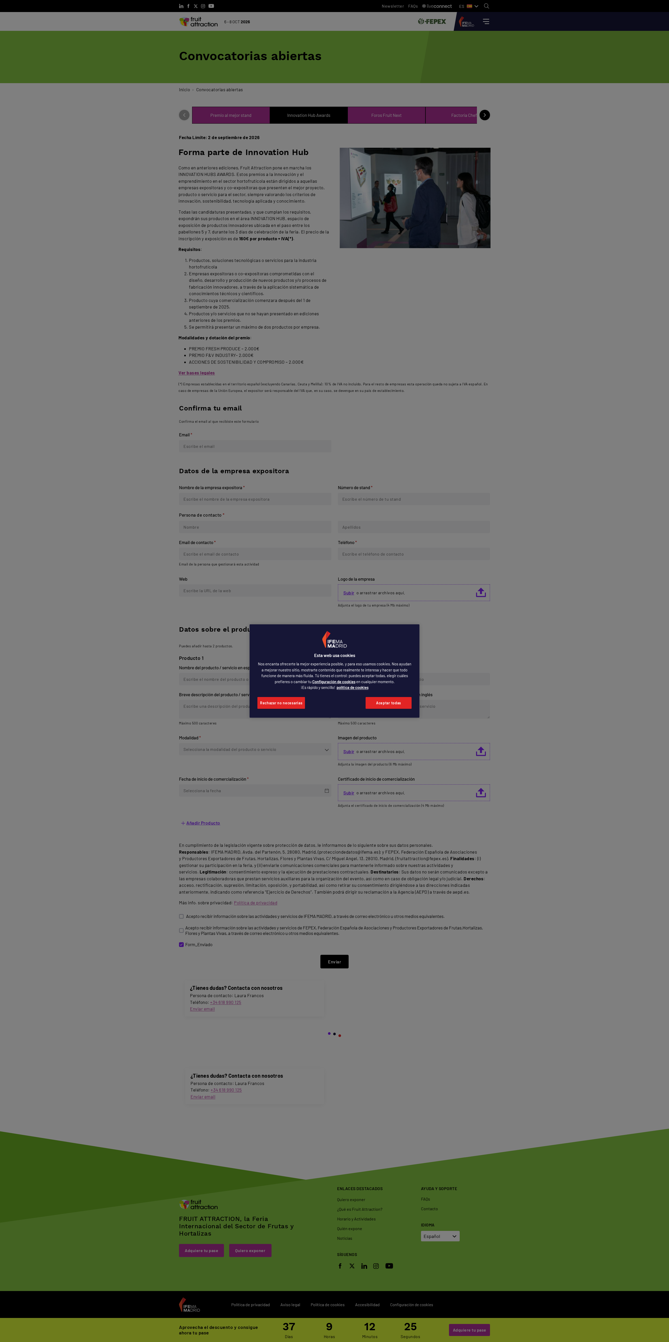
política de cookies (352, 687)
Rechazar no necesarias (281, 703)
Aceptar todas (388, 703)
